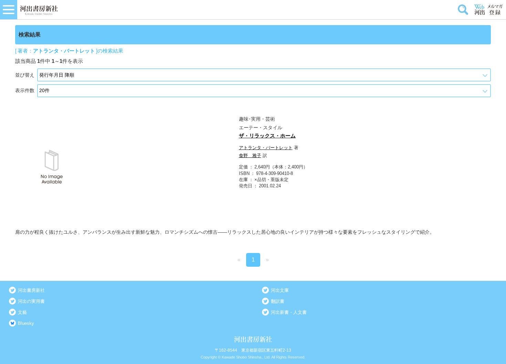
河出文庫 (280, 290)
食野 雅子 (250, 155)
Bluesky (26, 323)
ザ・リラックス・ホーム (267, 136)
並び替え (24, 75)
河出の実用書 (31, 301)
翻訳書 (277, 301)
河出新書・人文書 (289, 312)
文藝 (22, 312)
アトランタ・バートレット (266, 147)
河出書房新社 (31, 290)
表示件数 (24, 90)
